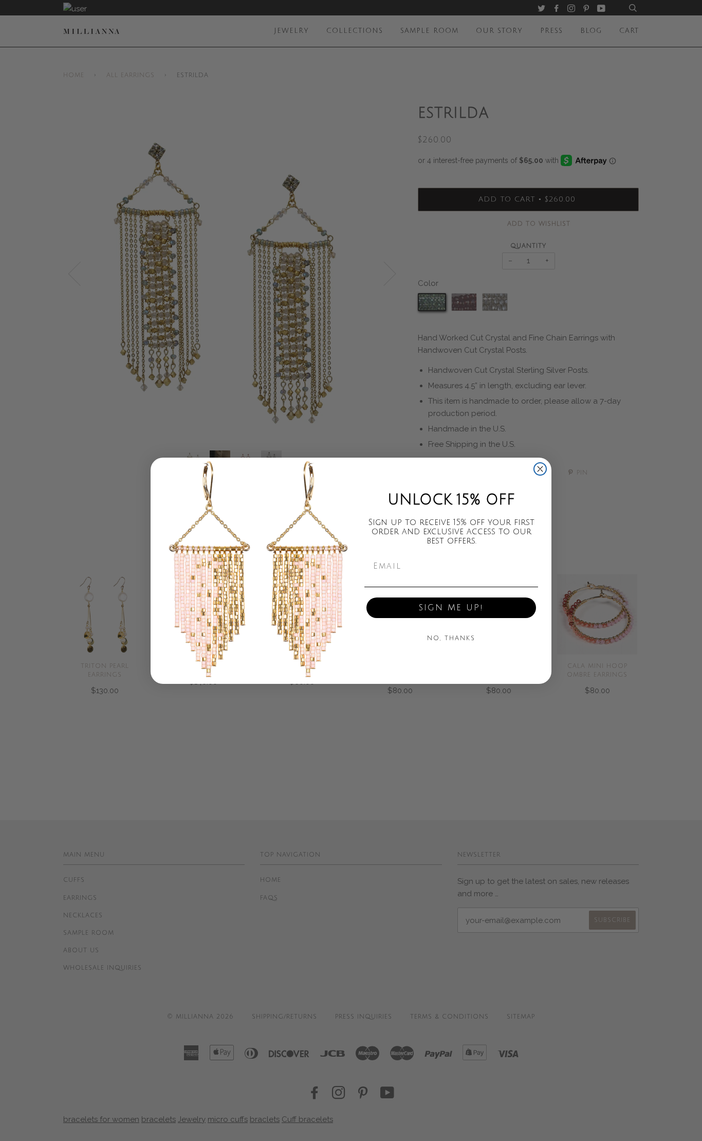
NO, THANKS (451, 638)
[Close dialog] (540, 469)
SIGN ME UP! (451, 607)
